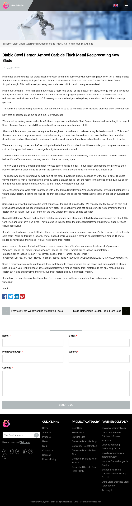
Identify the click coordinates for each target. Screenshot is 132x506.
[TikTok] (4, 456)
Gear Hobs (77, 428)
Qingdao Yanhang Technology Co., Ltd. (112, 446)
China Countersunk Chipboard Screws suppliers (111, 436)
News (45, 441)
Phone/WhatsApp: (12, 351)
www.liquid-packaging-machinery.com (113, 455)
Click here (25, 442)
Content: (7, 367)
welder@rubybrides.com (91, 502)
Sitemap (46, 455)
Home (8, 43)
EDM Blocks (78, 432)
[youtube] (24, 451)
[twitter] (17, 451)
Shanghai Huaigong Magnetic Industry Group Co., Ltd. (114, 473)
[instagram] (30, 451)
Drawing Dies (78, 437)
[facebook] (4, 451)
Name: (6, 335)
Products (47, 437)
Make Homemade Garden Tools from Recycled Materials (94, 311)
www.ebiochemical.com (114, 428)
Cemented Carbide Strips (85, 441)
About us (47, 432)
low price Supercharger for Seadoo (115, 463)
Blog (44, 446)
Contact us (47, 450)
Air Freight (107, 490)
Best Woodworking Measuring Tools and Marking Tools (42, 311)
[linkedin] (11, 451)
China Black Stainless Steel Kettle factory (115, 483)
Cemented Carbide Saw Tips (84, 452)
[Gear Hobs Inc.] (18, 423)
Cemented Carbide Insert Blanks (84, 460)
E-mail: (73, 335)
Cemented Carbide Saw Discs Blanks (84, 469)
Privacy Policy (49, 459)
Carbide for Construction (84, 446)
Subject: (73, 351)
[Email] (36, 435)
